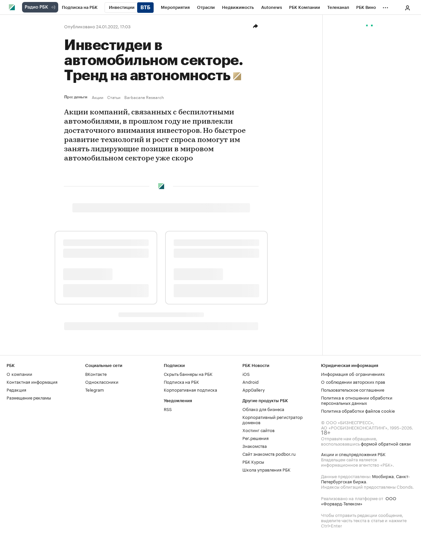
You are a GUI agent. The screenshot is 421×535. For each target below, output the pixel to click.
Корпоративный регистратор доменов (272, 419)
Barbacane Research (144, 97)
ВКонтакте (96, 373)
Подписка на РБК (181, 381)
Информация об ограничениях (353, 373)
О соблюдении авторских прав (353, 381)
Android (250, 381)
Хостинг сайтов (258, 429)
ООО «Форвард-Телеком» (358, 500)
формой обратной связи (386, 443)
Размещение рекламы (29, 397)
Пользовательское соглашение (352, 389)
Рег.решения (255, 437)
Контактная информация (32, 381)
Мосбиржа (383, 476)
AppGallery (253, 389)
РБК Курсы (253, 461)
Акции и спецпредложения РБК (353, 453)
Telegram (94, 389)
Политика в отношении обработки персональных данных (356, 400)
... (385, 6)
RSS (168, 408)
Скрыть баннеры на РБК (188, 373)
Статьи (113, 97)
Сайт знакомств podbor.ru (269, 453)
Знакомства (254, 445)
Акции (97, 97)
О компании (19, 373)
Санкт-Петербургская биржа (365, 478)
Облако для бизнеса (263, 408)
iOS (246, 373)
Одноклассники (101, 381)
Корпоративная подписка (190, 389)
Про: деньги (76, 97)
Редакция (16, 389)
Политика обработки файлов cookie (358, 410)
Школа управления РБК (266, 469)
